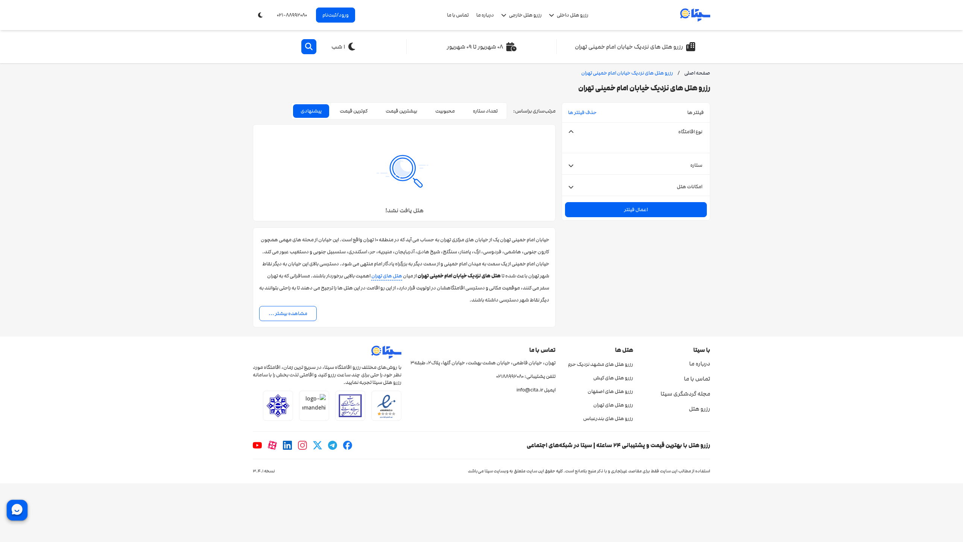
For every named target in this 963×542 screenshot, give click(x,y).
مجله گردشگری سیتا (685, 394)
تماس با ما (458, 15)
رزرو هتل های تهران (613, 405)
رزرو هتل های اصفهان (610, 391)
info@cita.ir (529, 390)
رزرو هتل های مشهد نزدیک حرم (600, 364)
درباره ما (485, 15)
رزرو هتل (699, 409)
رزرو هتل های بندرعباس (608, 418)
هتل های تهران (386, 276)
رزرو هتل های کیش (613, 378)
